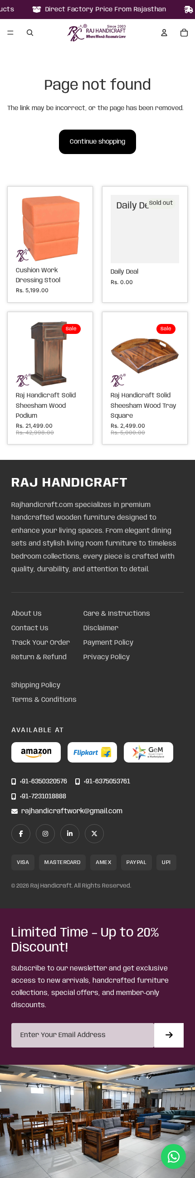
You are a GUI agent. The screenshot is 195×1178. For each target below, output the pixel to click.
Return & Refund (39, 657)
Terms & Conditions (44, 700)
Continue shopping (97, 142)
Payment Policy (108, 643)
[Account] (164, 33)
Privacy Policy (106, 657)
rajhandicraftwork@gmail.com (71, 811)
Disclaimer (100, 628)
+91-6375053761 (107, 781)
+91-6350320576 (43, 781)
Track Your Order (40, 643)
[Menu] (10, 33)
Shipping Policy (35, 685)
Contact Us (30, 628)
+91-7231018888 (43, 796)
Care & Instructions (116, 614)
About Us (26, 614)
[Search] (30, 33)
